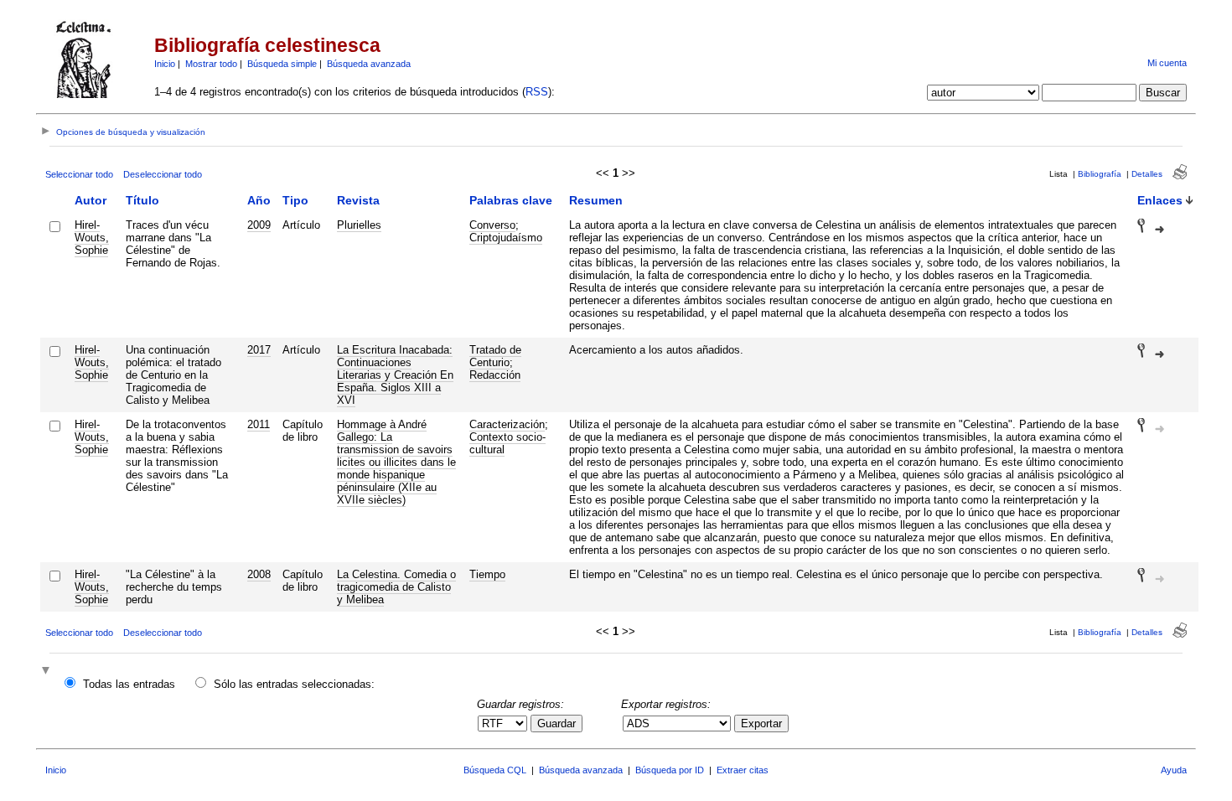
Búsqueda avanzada (369, 64)
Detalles (1146, 173)
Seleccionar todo (79, 174)
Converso (492, 225)
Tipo (295, 200)
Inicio (164, 64)
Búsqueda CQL (494, 770)
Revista (358, 200)
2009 (259, 225)
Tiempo (487, 574)
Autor (90, 200)
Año (259, 200)
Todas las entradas (129, 684)
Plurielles (359, 225)
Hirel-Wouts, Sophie (92, 237)
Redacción (494, 375)
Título (142, 200)
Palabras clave (510, 200)
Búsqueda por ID (669, 770)
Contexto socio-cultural (507, 443)
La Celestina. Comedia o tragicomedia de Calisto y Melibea (396, 587)
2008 (259, 574)
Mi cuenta (1167, 63)
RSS (536, 91)
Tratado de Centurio (495, 356)
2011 (258, 424)
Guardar (556, 723)
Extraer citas (743, 770)
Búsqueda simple (282, 64)
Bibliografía (1099, 173)
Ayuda (1174, 770)
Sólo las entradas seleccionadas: (294, 684)
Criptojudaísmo (505, 237)
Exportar (761, 723)
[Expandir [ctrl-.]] (48, 671)
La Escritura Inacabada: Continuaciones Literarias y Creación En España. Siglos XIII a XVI (395, 375)
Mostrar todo (211, 64)
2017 (259, 350)
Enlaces (1160, 200)
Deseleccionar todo (162, 174)
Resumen (596, 200)
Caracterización (507, 424)
